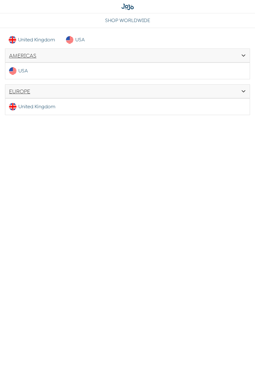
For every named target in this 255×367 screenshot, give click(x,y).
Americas (22, 55)
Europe (19, 91)
